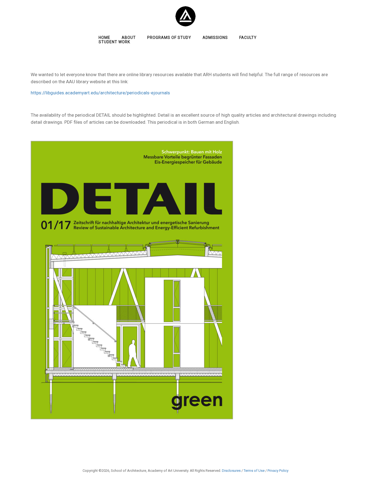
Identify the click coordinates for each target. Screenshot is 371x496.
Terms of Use (254, 471)
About (129, 37)
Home (104, 37)
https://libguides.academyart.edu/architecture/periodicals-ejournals (100, 92)
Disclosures (231, 471)
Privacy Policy (278, 471)
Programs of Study (169, 37)
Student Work (114, 42)
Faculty (248, 37)
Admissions (215, 37)
